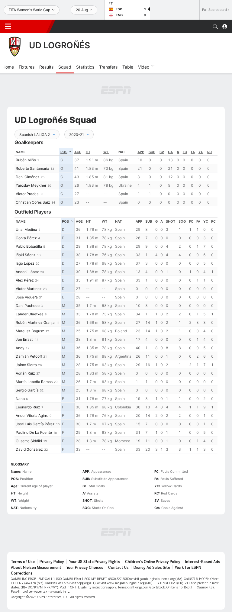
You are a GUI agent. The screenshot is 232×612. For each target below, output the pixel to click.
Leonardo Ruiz (28, 407)
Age (77, 152)
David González (29, 449)
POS (63, 152)
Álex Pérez (25, 280)
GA (170, 152)
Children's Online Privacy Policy (152, 562)
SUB (152, 152)
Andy (20, 348)
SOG (182, 221)
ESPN (32, 26)
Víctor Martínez (29, 288)
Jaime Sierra (26, 364)
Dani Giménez (28, 177)
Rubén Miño (26, 160)
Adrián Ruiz (25, 373)
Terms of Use (23, 562)
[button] (215, 26)
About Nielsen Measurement (36, 567)
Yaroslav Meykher (31, 185)
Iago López (25, 263)
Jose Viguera (27, 297)
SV (162, 152)
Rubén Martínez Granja (35, 322)
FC (185, 152)
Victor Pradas (27, 194)
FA (193, 152)
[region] (145, 177)
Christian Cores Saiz (33, 202)
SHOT (170, 221)
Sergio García (27, 390)
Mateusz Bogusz (30, 331)
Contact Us (118, 567)
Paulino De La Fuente (34, 432)
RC (209, 152)
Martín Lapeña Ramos (34, 381)
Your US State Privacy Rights (94, 562)
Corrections (22, 573)
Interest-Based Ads (202, 562)
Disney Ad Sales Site (152, 567)
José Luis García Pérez (35, 424)
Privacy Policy (52, 562)
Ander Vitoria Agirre (32, 415)
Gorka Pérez (26, 238)
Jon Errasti (25, 339)
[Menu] (8, 26)
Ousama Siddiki (29, 441)
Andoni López (27, 271)
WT (106, 152)
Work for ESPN (188, 567)
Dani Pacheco (28, 305)
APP (140, 152)
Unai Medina (26, 229)
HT (88, 152)
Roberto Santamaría (32, 168)
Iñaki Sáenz (26, 255)
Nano (20, 398)
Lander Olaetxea (30, 314)
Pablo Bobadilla (29, 246)
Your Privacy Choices (84, 567)
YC (200, 152)
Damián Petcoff (29, 356)
